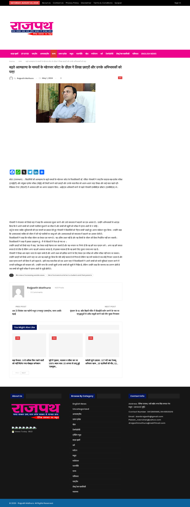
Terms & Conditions (103, 2)
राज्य (54, 53)
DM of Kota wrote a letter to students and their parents (70, 275)
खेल (86, 53)
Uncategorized (81, 409)
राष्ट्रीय (34, 53)
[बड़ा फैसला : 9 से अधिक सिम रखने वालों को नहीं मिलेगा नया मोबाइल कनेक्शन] (29, 345)
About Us (46, 2)
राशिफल (135, 53)
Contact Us (58, 2)
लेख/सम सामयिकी (122, 53)
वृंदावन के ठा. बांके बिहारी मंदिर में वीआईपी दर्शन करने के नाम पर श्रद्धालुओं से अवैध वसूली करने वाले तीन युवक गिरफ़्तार (94, 312)
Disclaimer (86, 2)
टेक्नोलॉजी (109, 53)
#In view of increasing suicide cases (30, 275)
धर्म (101, 53)
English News (148, 53)
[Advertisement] (124, 28)
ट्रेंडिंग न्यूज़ (77, 434)
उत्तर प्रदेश (62, 53)
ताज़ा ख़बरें (14, 53)
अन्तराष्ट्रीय (44, 53)
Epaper (118, 2)
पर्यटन (75, 450)
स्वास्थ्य (75, 491)
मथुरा (71, 53)
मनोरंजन (94, 53)
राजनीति (79, 53)
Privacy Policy (72, 2)
